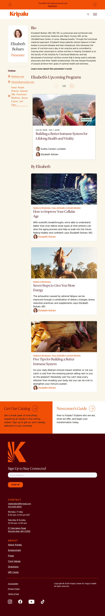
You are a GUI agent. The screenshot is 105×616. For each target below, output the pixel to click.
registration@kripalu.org (19, 503)
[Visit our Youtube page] (31, 602)
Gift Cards (13, 572)
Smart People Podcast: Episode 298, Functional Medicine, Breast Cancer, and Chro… (19, 96)
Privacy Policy (14, 589)
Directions (13, 566)
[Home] (19, 13)
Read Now (52, 6)
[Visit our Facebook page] (20, 602)
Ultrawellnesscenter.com (22, 82)
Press (11, 555)
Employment (14, 550)
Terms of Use (13, 594)
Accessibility (13, 584)
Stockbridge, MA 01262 (19, 531)
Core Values (14, 561)
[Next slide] (72, 86)
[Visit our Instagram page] (10, 602)
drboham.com (17, 76)
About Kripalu (15, 544)
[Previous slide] (56, 86)
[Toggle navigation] (95, 14)
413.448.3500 (15, 506)
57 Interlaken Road (17, 528)
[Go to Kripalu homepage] (17, 451)
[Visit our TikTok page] (43, 602)
